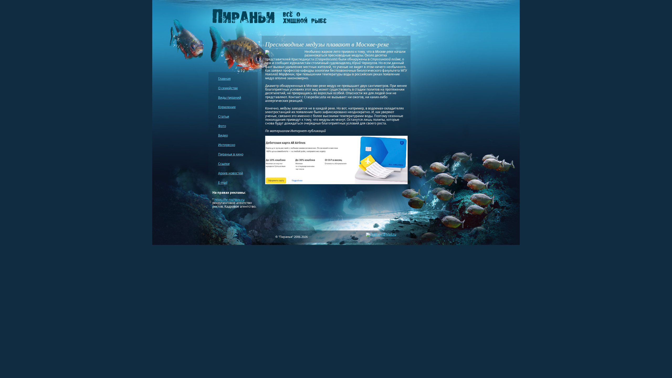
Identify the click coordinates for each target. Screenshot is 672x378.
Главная (224, 78)
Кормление (227, 107)
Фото (222, 126)
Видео (223, 135)
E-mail (222, 182)
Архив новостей (230, 173)
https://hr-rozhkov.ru (229, 199)
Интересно (226, 145)
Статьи (223, 116)
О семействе (228, 88)
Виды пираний (229, 97)
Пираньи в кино (230, 154)
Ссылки (224, 163)
